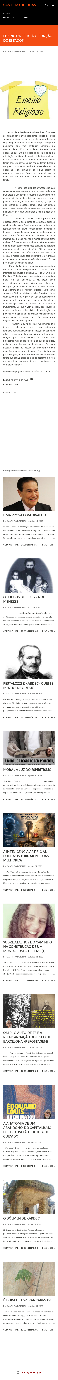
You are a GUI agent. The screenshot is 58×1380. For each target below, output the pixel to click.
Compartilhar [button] (10, 384)
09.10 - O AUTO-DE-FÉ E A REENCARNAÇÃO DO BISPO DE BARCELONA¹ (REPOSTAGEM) (27, 1037)
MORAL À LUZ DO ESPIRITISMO (27, 770)
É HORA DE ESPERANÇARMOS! (27, 1300)
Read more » (48, 545)
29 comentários (29, 631)
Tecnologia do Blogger (31, 1372)
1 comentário (28, 799)
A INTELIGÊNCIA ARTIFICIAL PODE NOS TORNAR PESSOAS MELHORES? (26, 856)
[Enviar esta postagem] (31, 380)
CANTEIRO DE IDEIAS (19, 5)
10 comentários (29, 1248)
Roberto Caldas (19, 380)
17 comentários (29, 1071)
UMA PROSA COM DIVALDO (24, 515)
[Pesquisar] (46, 4)
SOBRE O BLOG (10, 17)
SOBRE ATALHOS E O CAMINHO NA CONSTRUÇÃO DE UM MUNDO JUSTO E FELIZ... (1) (27, 946)
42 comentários (29, 980)
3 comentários (29, 717)
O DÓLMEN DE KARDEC (21, 1218)
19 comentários (29, 1330)
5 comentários (29, 545)
